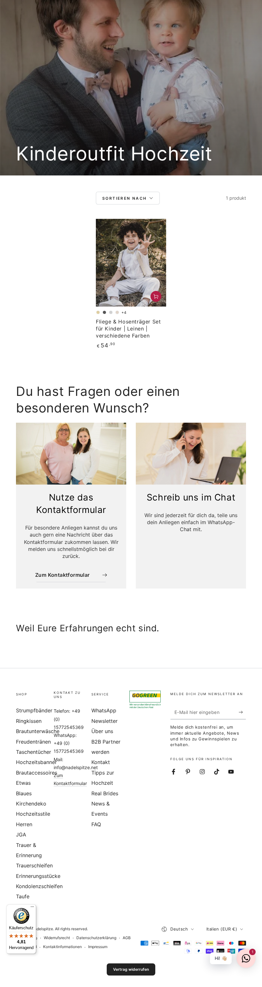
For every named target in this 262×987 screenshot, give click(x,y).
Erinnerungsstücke (38, 876)
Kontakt (100, 762)
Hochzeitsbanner (36, 762)
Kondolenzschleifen (39, 886)
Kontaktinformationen (62, 946)
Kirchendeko (31, 803)
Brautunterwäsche (37, 731)
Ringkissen (29, 721)
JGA (21, 834)
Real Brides (104, 793)
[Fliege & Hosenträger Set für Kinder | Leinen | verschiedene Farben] (131, 263)
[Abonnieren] (242, 712)
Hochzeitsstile (33, 814)
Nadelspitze (42, 928)
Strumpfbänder (34, 710)
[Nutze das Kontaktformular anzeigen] (71, 454)
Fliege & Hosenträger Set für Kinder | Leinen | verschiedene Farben (128, 328)
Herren (24, 824)
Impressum (97, 946)
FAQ (96, 824)
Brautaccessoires (36, 772)
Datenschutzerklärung (96, 937)
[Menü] (32, 908)
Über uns (102, 731)
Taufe (22, 896)
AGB (127, 937)
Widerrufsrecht (57, 937)
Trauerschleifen (34, 865)
